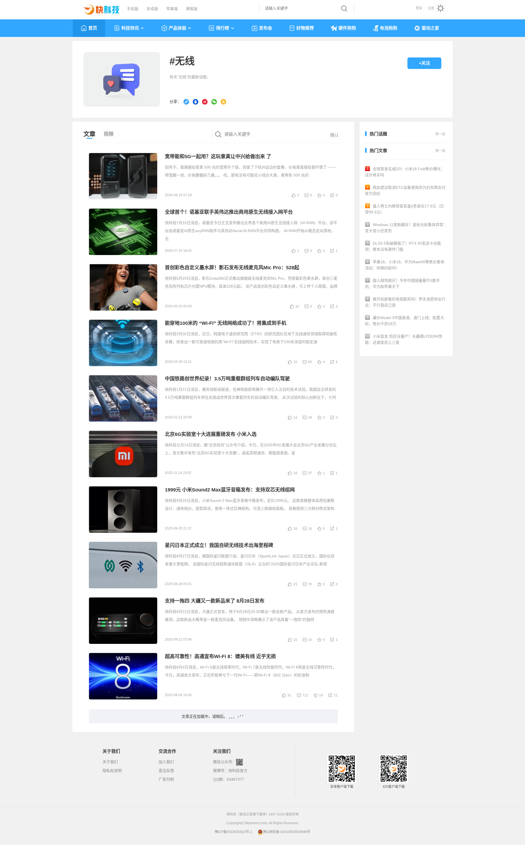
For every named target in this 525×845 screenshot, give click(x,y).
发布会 (265, 28)
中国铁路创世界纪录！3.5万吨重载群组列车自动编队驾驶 (227, 378)
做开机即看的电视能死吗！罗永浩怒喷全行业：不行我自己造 (405, 302)
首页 (92, 28)
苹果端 (172, 9)
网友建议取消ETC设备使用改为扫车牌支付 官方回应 (405, 190)
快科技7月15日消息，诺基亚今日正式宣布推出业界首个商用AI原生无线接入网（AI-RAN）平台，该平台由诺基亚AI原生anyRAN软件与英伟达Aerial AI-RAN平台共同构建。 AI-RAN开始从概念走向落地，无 (251, 231)
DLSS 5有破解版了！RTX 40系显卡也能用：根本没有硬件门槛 (403, 246)
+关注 (424, 63)
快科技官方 (237, 770)
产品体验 (177, 28)
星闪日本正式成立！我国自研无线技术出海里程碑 (219, 545)
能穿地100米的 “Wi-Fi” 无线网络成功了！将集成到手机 (225, 323)
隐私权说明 (112, 770)
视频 (108, 134)
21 (336, 695)
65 (310, 362)
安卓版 (152, 9)
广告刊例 (166, 779)
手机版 (132, 9)
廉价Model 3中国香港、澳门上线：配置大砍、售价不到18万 (404, 321)
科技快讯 (130, 28)
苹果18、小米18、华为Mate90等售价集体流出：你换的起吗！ (404, 265)
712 (305, 695)
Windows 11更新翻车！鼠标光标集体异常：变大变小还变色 (406, 227)
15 (295, 640)
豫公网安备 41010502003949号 (286, 832)
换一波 (440, 151)
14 (295, 417)
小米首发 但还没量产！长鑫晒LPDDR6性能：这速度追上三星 (403, 339)
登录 (419, 8)
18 (295, 473)
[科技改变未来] (97, 8)
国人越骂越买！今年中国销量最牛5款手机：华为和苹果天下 (402, 283)
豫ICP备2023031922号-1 (233, 832)
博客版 (191, 9)
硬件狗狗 (347, 28)
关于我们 (110, 762)
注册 (431, 8)
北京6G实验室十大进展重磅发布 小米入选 (210, 434)
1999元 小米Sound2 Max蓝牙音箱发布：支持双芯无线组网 (230, 490)
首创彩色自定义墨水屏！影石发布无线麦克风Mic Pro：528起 (232, 267)
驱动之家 (430, 28)
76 (310, 584)
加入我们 (166, 762)
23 (295, 584)
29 (310, 417)
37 (310, 473)
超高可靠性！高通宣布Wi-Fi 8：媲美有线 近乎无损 (220, 656)
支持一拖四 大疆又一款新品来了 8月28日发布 (214, 601)
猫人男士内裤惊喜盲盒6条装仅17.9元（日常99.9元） (404, 209)
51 (289, 695)
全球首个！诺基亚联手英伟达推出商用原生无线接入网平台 (229, 212)
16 (295, 529)
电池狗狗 (388, 28)
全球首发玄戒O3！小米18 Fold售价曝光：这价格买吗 (405, 172)
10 (297, 306)
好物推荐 (305, 28)
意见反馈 (166, 770)
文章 (89, 134)
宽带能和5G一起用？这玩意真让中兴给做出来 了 (218, 156)
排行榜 (222, 28)
